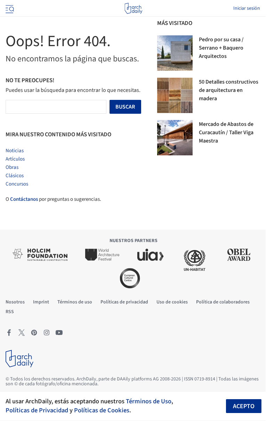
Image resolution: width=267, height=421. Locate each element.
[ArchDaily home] (133, 8)
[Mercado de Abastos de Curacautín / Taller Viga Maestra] (175, 137)
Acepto (243, 406)
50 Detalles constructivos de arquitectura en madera (228, 90)
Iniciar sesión (246, 8)
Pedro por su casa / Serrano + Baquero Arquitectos (221, 48)
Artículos (15, 159)
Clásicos (15, 175)
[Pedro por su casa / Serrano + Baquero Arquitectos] (175, 53)
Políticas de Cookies (101, 410)
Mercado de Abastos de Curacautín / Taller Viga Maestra (226, 132)
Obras (12, 167)
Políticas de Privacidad (37, 410)
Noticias (15, 150)
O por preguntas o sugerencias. (53, 199)
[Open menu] (9, 8)
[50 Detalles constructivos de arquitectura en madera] (175, 95)
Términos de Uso (148, 401)
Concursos (17, 184)
